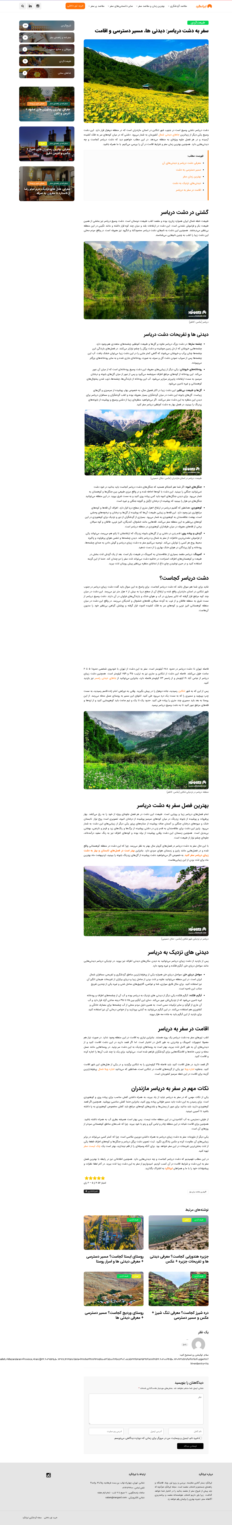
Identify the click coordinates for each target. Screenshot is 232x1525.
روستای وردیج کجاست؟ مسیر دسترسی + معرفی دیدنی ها (114, 1315)
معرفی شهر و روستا (37, 103)
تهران (136, 1276)
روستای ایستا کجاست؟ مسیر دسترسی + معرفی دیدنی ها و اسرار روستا (115, 1259)
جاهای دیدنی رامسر (105, 678)
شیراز (42, 143)
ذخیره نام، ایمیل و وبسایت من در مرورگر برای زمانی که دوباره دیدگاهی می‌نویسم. (157, 1438)
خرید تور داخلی (50, 1517)
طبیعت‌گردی (198, 23)
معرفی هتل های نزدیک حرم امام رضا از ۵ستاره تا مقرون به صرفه (47, 191)
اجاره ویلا (189, 1069)
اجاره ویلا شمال (106, 1069)
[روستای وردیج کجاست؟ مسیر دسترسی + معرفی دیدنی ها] (114, 1289)
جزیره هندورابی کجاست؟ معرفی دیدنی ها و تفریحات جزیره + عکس (179, 1259)
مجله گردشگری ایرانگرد (32, 1517)
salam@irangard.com (116, 1497)
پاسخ (184, 1344)
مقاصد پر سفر (97, 6)
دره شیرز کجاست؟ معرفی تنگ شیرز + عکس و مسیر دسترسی (180, 1315)
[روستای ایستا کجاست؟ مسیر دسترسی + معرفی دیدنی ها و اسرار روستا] (114, 1232)
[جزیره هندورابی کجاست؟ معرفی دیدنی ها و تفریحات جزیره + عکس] (179, 1232)
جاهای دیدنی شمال (168, 135)
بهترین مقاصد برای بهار (197, 1192)
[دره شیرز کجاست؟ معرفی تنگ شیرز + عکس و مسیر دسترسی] (179, 1289)
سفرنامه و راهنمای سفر (59, 103)
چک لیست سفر (92, 1146)
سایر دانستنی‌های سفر (121, 6)
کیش (187, 1219)
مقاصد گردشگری (178, 6)
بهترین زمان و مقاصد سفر (151, 6)
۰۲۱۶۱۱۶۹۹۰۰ (127, 1488)
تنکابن (181, 691)
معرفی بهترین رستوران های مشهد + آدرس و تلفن (47, 111)
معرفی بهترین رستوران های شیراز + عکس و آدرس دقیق (48, 151)
